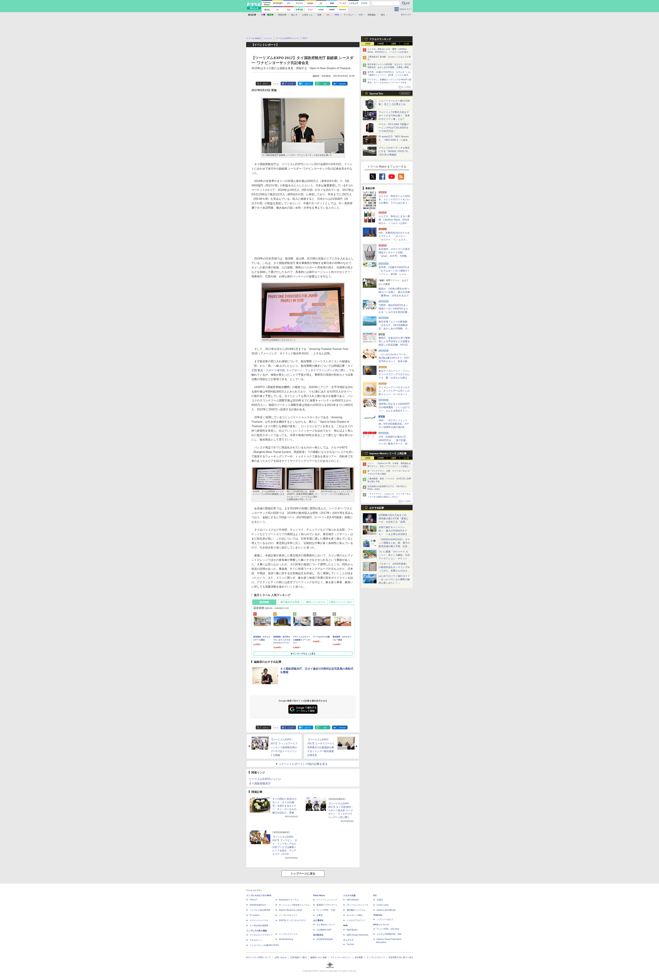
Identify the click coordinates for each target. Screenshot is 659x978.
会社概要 (359, 957)
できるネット (256, 940)
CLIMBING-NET (324, 930)
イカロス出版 (349, 895)
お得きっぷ (307, 15)
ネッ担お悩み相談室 (259, 925)
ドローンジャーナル (259, 920)
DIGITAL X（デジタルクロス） (293, 920)
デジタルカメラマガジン (261, 935)
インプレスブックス (288, 934)
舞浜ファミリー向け (341, 602)
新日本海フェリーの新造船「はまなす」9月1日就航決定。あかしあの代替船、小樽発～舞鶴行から (389, 67)
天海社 (380, 900)
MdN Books (352, 930)
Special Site (376, 93)
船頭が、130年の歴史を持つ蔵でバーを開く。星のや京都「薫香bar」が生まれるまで (394, 292)
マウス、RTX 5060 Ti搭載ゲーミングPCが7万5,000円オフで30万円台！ (394, 127)
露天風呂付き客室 (290, 602)
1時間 (367, 44)
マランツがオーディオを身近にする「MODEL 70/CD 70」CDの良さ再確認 (394, 151)
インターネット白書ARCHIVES (264, 945)
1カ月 (406, 44)
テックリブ (348, 940)
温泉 (319, 15)
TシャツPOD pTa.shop (388, 929)
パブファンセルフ (385, 919)
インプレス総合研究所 (260, 910)
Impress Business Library (290, 910)
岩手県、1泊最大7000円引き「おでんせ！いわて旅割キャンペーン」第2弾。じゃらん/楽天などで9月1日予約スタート (389, 75)
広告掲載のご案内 (298, 957)
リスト (276, 84)
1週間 (393, 44)
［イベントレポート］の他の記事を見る (303, 763)
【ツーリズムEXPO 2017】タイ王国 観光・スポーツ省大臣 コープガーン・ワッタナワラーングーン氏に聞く (341, 810)
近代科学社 (318, 935)
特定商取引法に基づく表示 (401, 957)
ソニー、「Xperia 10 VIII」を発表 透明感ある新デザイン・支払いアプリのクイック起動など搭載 (389, 466)
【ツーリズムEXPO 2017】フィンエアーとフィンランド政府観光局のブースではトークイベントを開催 (284, 747)
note (325, 84)
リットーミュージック (327, 900)
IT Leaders (255, 915)
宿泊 (383, 15)
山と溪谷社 (318, 920)
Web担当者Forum (258, 905)
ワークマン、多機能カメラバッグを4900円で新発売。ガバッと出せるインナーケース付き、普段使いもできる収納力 (389, 82)
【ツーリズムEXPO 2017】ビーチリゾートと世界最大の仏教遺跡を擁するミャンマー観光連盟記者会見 (320, 747)
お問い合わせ (280, 957)
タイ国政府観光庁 (260, 783)
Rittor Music (319, 895)
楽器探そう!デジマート (327, 905)
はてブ (308, 84)
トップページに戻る (303, 873)
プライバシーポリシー (340, 957)
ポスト (266, 84)
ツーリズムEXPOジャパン (265, 779)
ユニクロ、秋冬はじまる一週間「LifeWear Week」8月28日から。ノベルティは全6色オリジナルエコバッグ (389, 52)
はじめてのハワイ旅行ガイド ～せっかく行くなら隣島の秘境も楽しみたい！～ (394, 579)
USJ (361, 15)
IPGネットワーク (381, 924)
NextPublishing (286, 939)
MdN (345, 925)
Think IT (253, 900)
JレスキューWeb (354, 915)
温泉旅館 (264, 602)
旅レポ (294, 15)
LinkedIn (342, 84)
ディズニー (349, 15)
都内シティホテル (315, 602)
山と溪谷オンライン (326, 924)
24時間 (380, 44)
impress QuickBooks (386, 910)
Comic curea (383, 905)
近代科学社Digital (325, 939)
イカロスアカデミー (356, 920)
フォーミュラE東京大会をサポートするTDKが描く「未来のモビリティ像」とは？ (394, 115)
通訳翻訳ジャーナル (356, 910)
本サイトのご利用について (258, 957)
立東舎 (320, 915)
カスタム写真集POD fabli (389, 934)
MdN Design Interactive (357, 935)
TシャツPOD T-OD (326, 910)
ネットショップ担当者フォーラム (294, 905)
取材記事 (282, 15)
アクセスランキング (380, 39)
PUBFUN (377, 915)
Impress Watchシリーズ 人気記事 (388, 453)
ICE (375, 895)
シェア (290, 84)
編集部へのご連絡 (318, 957)
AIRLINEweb (353, 900)
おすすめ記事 (376, 507)
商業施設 (372, 15)
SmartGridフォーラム (289, 900)
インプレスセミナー (288, 915)
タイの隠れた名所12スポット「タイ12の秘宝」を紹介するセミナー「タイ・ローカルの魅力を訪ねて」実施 (284, 805)
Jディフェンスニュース (357, 905)
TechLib (350, 944)
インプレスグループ (375, 957)
